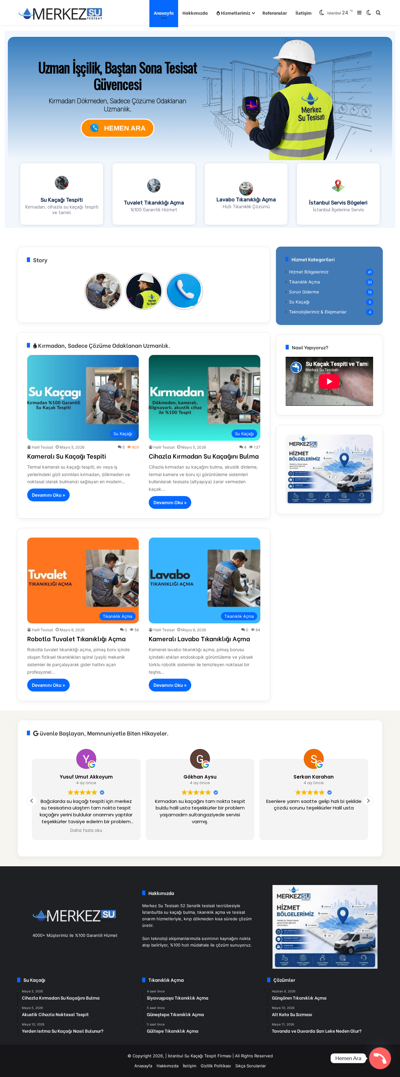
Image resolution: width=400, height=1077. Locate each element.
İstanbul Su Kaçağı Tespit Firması (199, 1055)
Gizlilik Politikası (216, 1065)
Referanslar (274, 12)
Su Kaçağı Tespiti (62, 200)
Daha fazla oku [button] (86, 831)
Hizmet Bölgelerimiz (308, 271)
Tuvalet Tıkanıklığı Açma (154, 202)
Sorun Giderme (304, 291)
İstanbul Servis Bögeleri (338, 202)
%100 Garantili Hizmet (154, 210)
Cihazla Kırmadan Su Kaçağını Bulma (204, 455)
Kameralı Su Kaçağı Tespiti (66, 455)
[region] (200, 129)
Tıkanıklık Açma (304, 281)
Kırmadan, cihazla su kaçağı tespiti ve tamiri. (61, 209)
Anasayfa (164, 12)
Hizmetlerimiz (235, 12)
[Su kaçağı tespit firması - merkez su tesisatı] (61, 12)
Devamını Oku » (48, 495)
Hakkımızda (195, 12)
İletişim (304, 12)
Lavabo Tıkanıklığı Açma (246, 199)
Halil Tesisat (42, 447)
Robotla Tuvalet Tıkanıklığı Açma (76, 638)
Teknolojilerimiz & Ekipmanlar (318, 311)
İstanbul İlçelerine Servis (338, 210)
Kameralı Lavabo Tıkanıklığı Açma (199, 638)
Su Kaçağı (299, 301)
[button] (61, 194)
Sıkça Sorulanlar (250, 1065)
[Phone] (380, 1058)
